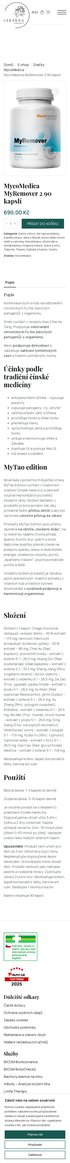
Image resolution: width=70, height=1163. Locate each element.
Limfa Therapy (15, 1091)
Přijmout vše (35, 1134)
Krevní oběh (48, 237)
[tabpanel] (35, 595)
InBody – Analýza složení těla (27, 1084)
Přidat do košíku (43, 223)
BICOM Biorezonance (21, 1062)
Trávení (20, 249)
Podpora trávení (33, 245)
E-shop (23, 64)
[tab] (10, 282)
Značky (38, 64)
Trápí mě (9, 249)
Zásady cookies (16, 1020)
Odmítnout (35, 1155)
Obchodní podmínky (20, 1027)
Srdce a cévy (52, 245)
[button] (55, 91)
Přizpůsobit (35, 1144)
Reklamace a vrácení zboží (25, 1034)
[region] (35, 1128)
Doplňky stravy (13, 237)
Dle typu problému (47, 233)
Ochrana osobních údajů (23, 1012)
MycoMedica (14, 69)
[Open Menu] (61, 12)
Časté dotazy (14, 1005)
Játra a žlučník (31, 237)
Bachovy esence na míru (23, 1076)
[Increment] (15, 224)
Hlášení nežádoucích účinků (26, 1042)
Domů (8, 64)
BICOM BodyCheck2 (20, 1069)
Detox (22, 233)
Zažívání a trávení (36, 249)
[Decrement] (7, 224)
